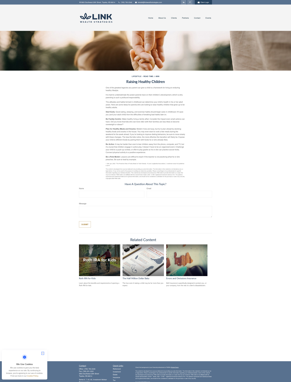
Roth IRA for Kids (87, 278)
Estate (115, 374)
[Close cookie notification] (43, 353)
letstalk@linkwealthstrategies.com (150, 2)
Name (81, 188)
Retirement (117, 369)
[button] (150, 17)
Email (149, 188)
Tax (114, 380)
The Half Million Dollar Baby (136, 278)
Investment (117, 372)
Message (82, 203)
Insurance (116, 377)
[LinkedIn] (183, 2)
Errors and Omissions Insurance (181, 278)
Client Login (205, 2)
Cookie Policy (32, 376)
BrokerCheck (175, 367)
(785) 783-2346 (126, 2)
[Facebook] (189, 2)
